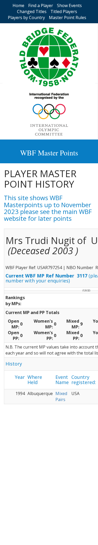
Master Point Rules (67, 17)
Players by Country (26, 17)
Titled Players (63, 11)
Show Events (69, 5)
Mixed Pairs (61, 396)
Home (18, 5)
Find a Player (40, 5)
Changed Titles (32, 11)
